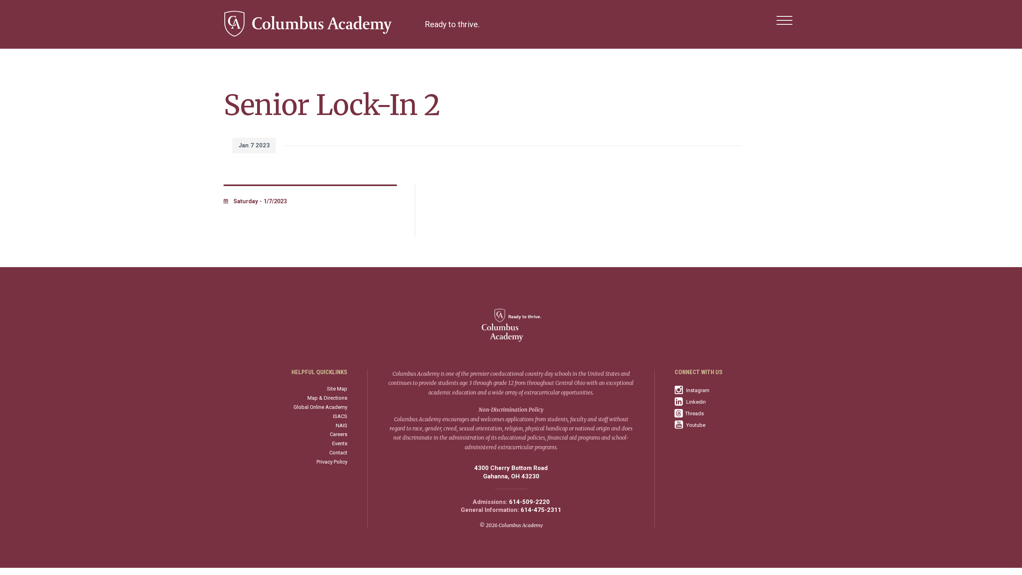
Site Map (337, 389)
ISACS (340, 416)
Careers (338, 434)
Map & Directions (327, 398)
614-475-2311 (541, 510)
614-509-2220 (529, 502)
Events (339, 443)
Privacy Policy (332, 462)
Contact (338, 453)
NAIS (341, 425)
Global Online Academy (320, 407)
